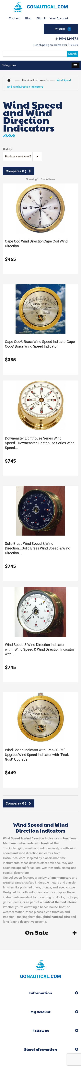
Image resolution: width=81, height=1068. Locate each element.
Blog (28, 18)
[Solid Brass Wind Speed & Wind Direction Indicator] (40, 510)
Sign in (42, 18)
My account (40, 1011)
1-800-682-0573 (67, 38)
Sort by (7, 149)
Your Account (59, 18)
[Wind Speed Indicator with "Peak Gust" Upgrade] (40, 716)
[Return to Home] (9, 80)
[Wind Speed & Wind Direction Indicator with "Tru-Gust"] (40, 611)
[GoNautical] (40, 7)
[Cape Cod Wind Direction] (40, 208)
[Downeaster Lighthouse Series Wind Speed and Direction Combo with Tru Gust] (40, 405)
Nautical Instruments (35, 80)
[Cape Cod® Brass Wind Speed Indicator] (40, 308)
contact (14, 18)
